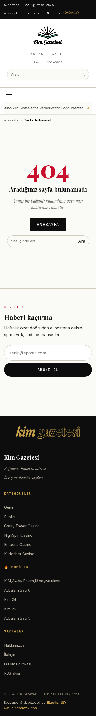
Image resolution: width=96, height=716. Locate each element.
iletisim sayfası (31, 477)
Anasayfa (11, 13)
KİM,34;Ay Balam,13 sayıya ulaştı (32, 581)
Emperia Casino (17, 544)
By (68, 12)
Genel (9, 507)
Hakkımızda (14, 645)
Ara (81, 241)
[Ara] (83, 74)
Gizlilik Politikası (17, 664)
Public (9, 516)
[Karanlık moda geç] (48, 12)
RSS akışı (12, 673)
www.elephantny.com (20, 708)
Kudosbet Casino (19, 554)
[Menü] (9, 93)
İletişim (32, 13)
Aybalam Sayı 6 (17, 590)
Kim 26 (10, 609)
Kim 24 (10, 599)
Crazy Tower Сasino (22, 526)
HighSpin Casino (18, 535)
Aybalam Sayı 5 (17, 618)
